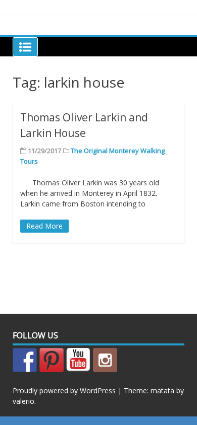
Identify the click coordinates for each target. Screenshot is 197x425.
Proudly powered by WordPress (64, 390)
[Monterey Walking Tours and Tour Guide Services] (25, 360)
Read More (44, 226)
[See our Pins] (51, 360)
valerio (23, 401)
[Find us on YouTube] (78, 360)
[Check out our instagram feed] (105, 360)
